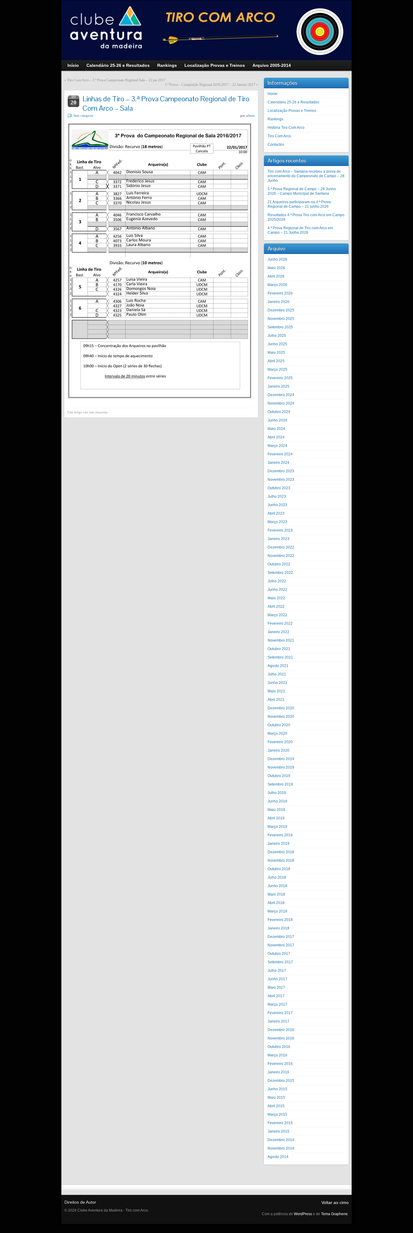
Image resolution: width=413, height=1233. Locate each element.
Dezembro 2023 (281, 471)
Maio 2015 (276, 1097)
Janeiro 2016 (278, 1072)
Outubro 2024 (279, 412)
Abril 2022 (276, 606)
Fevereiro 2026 (280, 293)
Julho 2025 (277, 335)
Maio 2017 (276, 987)
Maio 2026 (276, 268)
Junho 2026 (277, 259)
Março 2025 (277, 369)
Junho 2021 (277, 683)
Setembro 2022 (280, 573)
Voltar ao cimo (335, 1202)
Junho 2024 (277, 420)
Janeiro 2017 (278, 1021)
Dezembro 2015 (281, 1080)
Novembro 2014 (281, 1148)
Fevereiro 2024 (280, 454)
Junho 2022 (277, 589)
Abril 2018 (276, 903)
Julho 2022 (277, 581)
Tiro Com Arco (279, 136)
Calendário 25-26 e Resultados (293, 102)
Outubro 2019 (279, 776)
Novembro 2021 (281, 640)
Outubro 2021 (279, 649)
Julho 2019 (277, 793)
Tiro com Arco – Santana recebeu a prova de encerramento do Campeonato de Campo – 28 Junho (306, 176)
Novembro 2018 (281, 860)
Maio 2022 (276, 598)
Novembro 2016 (281, 1038)
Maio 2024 (276, 429)
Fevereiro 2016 (280, 1064)
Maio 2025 (276, 352)
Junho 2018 (277, 886)
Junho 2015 (277, 1089)
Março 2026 (277, 285)
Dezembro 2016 (281, 1030)
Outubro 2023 (279, 488)
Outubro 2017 (279, 954)
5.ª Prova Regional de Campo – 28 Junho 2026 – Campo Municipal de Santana (302, 191)
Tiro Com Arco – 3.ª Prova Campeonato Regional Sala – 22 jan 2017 (116, 80)
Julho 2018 (277, 877)
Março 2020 (277, 733)
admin (250, 115)
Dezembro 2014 (281, 1140)
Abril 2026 (276, 276)
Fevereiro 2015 (280, 1123)
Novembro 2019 (281, 767)
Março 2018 (277, 911)
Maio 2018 (276, 894)
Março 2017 (277, 1004)
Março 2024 (277, 446)
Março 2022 (277, 615)
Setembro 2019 (280, 784)
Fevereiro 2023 (280, 530)
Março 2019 (277, 827)
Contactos (276, 144)
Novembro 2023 (281, 479)
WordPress (303, 1214)
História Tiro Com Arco (286, 127)
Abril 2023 (276, 513)
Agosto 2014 (278, 1157)
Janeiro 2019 (278, 843)
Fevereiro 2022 (280, 623)
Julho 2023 (277, 496)
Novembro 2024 (281, 403)
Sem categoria (83, 115)
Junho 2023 (277, 505)
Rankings (275, 119)
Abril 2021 (276, 700)
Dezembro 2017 (281, 937)
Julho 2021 (277, 674)
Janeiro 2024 (278, 462)
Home (273, 94)
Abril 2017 (276, 996)
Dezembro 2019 (281, 759)
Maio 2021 (276, 691)
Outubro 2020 (279, 725)
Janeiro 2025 (278, 386)
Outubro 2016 (279, 1047)
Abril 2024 (276, 437)
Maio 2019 (276, 810)
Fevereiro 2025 (280, 378)
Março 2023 (277, 522)
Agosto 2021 (278, 666)
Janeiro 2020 (278, 750)
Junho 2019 (277, 801)
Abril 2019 (276, 818)
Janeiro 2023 (278, 539)
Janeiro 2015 (278, 1131)
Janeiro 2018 (278, 928)
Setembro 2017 (280, 962)
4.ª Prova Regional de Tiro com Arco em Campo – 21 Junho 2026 (300, 230)
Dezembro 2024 (281, 395)
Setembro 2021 (280, 657)
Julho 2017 (277, 970)
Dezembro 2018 (281, 852)
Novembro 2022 (281, 556)
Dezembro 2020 (281, 708)
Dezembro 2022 (281, 547)
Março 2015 (277, 1114)
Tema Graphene (334, 1214)
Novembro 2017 (281, 945)
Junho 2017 (277, 979)
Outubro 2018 (279, 869)
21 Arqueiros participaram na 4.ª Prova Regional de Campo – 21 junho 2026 (299, 204)
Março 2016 (277, 1055)
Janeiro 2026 (278, 302)
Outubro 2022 (279, 564)
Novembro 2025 (281, 319)
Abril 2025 (276, 361)
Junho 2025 (277, 344)
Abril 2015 (276, 1106)
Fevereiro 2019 (280, 835)
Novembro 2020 (281, 716)
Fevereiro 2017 (280, 1013)
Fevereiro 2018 (280, 920)
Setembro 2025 (280, 327)
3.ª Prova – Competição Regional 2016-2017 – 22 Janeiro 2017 (210, 85)
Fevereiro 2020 (280, 742)
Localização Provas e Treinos (292, 111)
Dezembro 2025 (281, 310)
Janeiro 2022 (278, 632)
